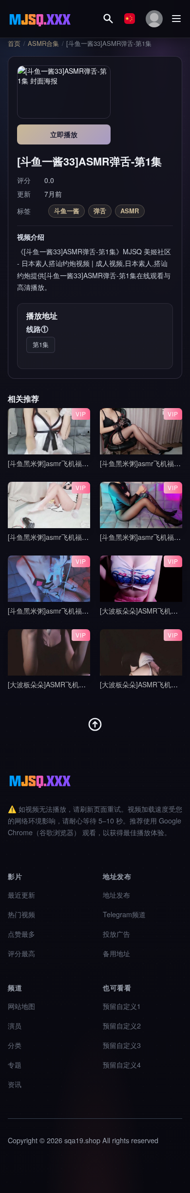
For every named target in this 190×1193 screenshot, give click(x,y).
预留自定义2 (122, 1025)
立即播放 (63, 134)
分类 (14, 1045)
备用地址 (116, 953)
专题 (14, 1064)
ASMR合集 (43, 43)
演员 (14, 1025)
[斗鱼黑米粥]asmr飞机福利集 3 (54, 537)
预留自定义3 (122, 1045)
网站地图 (21, 1006)
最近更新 (21, 894)
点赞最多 (21, 933)
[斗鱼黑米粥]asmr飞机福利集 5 (54, 611)
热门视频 (21, 914)
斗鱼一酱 (66, 210)
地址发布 (116, 894)
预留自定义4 (122, 1064)
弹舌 (100, 210)
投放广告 (116, 933)
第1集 (41, 344)
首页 (14, 43)
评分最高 (21, 953)
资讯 (14, 1084)
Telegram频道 (124, 914)
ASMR (129, 210)
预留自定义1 (122, 1006)
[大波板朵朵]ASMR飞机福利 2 (53, 684)
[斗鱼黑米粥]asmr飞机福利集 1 (54, 463)
